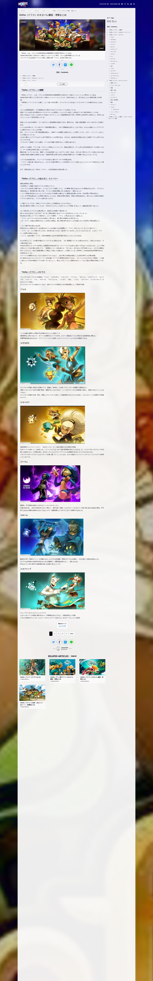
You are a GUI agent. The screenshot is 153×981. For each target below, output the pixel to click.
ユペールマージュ (115, 75)
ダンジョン (113, 114)
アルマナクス (116, 109)
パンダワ (113, 63)
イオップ (113, 54)
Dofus (109, 21)
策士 (112, 66)
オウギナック (114, 78)
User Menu (114, 4)
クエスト (113, 107)
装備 (112, 88)
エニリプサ (113, 51)
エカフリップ (114, 49)
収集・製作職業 (114, 100)
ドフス (115, 21)
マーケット (113, 104)
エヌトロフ (113, 42)
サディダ (113, 59)
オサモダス (26, 85)
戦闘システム (114, 83)
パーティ (113, 95)
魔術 (112, 102)
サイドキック (114, 97)
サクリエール (114, 61)
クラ (112, 56)
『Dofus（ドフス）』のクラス (29, 80)
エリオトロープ (114, 73)
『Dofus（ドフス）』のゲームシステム (117, 80)
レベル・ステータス (115, 85)
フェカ (25, 83)
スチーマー (113, 71)
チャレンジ (113, 92)
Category (103, 4)
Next (71, 634)
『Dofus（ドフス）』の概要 (28, 75)
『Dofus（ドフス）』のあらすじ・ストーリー (33, 78)
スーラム (113, 44)
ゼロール (113, 47)
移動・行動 (113, 90)
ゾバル (112, 68)
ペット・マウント (115, 112)
